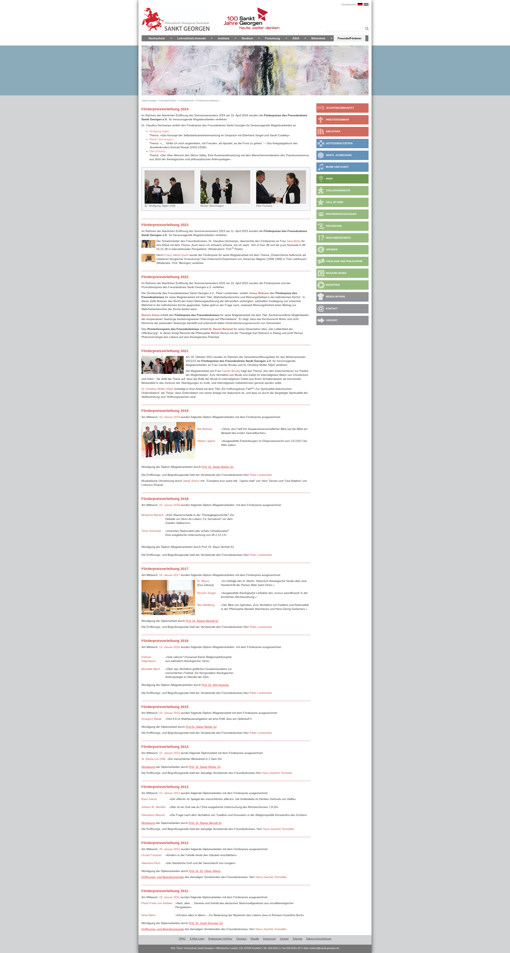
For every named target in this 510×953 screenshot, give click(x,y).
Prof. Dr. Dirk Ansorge (215, 684)
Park (329, 178)
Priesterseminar (337, 119)
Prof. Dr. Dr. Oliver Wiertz (205, 871)
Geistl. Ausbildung (339, 155)
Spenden (332, 249)
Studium (247, 38)
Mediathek (333, 284)
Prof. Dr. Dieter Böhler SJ (217, 466)
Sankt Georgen (149, 100)
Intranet (284, 938)
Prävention (334, 226)
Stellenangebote (338, 190)
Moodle (255, 938)
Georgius (241, 938)
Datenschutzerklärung (318, 938)
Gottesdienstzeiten (339, 143)
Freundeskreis (186, 100)
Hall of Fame (334, 202)
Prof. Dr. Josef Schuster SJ (206, 923)
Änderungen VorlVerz (220, 938)
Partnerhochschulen (341, 214)
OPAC (182, 938)
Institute (223, 38)
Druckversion (349, 4)
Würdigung (148, 766)
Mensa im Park (335, 296)
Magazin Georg (336, 273)
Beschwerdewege (338, 237)
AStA (295, 38)
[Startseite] (175, 19)
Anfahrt (331, 320)
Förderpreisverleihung (207, 100)
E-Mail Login (197, 938)
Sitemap (297, 938)
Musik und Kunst (337, 167)
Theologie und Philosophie (344, 261)
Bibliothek (318, 38)
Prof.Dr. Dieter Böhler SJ (201, 726)
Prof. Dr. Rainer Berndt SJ (202, 620)
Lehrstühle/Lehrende (191, 38)
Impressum (269, 938)
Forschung (272, 38)
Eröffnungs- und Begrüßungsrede (162, 877)
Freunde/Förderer (349, 38)
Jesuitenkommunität (340, 108)
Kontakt (331, 308)
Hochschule (157, 38)
